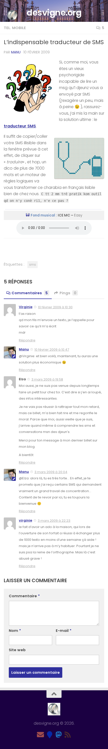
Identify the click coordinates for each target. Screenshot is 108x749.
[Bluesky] (49, 734)
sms (32, 264)
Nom (15, 630)
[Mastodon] (58, 734)
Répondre (27, 340)
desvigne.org (54, 13)
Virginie (25, 307)
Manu (16, 52)
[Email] (40, 734)
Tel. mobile (15, 27)
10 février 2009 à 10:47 (51, 349)
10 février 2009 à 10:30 (55, 307)
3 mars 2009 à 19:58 (47, 379)
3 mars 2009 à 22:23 (54, 520)
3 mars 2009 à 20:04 (50, 472)
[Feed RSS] (67, 734)
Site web (17, 649)
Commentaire (24, 595)
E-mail (64, 630)
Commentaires (30, 292)
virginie (25, 520)
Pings (68, 292)
